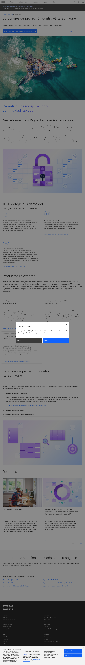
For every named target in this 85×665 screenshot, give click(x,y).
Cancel (19, 340)
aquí (52, 658)
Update (46, 340)
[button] (83, 647)
